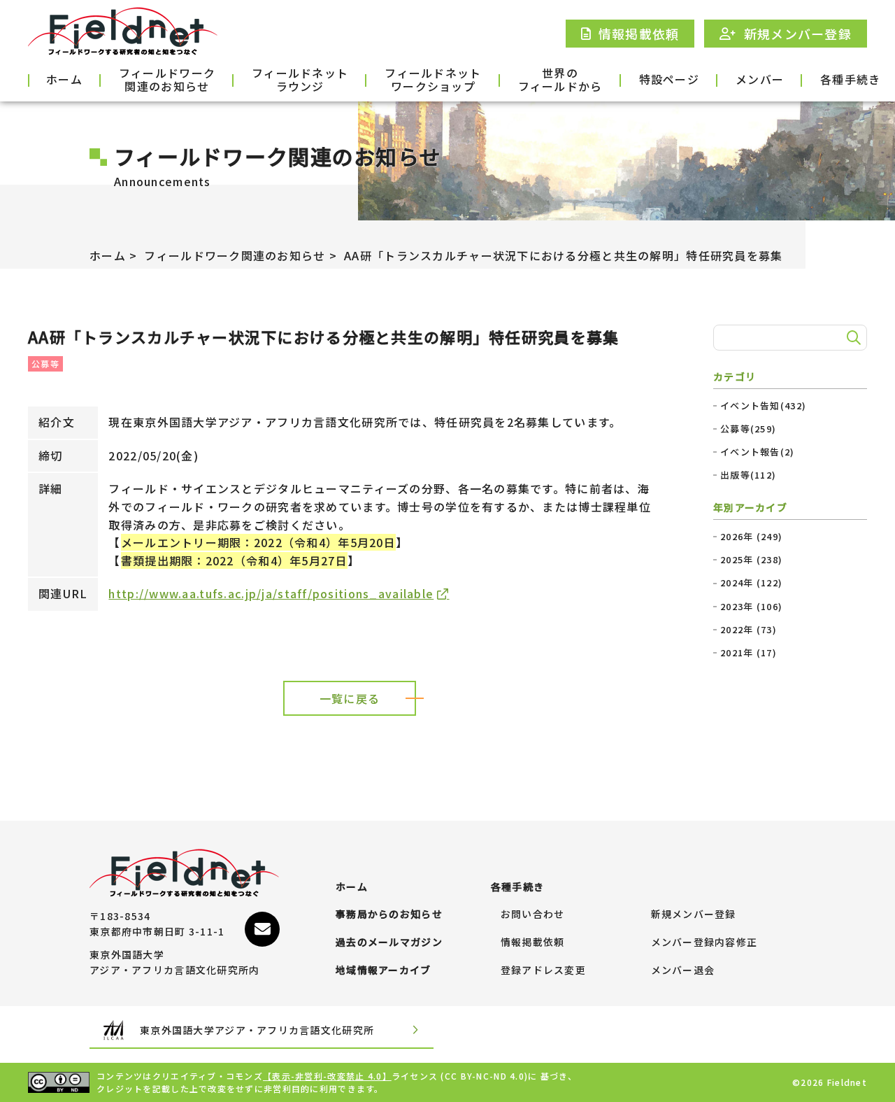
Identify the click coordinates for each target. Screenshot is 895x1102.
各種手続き (850, 79)
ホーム (64, 79)
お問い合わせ (533, 914)
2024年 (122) (751, 583)
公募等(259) (748, 429)
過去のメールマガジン (389, 942)
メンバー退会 (683, 970)
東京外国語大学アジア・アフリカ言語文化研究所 (257, 1030)
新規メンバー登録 (693, 914)
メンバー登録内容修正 (704, 942)
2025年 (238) (751, 559)
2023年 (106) (751, 606)
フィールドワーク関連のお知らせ (167, 80)
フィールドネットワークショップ (433, 80)
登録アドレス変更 (543, 970)
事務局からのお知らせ (389, 914)
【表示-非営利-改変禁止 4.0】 (327, 1076)
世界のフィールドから (560, 80)
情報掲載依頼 (533, 942)
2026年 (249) (751, 536)
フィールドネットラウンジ (300, 80)
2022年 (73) (748, 629)
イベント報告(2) (757, 452)
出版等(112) (748, 475)
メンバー (760, 79)
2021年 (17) (748, 653)
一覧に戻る (350, 698)
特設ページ (669, 79)
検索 (851, 338)
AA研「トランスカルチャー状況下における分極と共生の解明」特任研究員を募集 (563, 255)
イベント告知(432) (763, 406)
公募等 (45, 363)
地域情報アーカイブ (383, 970)
